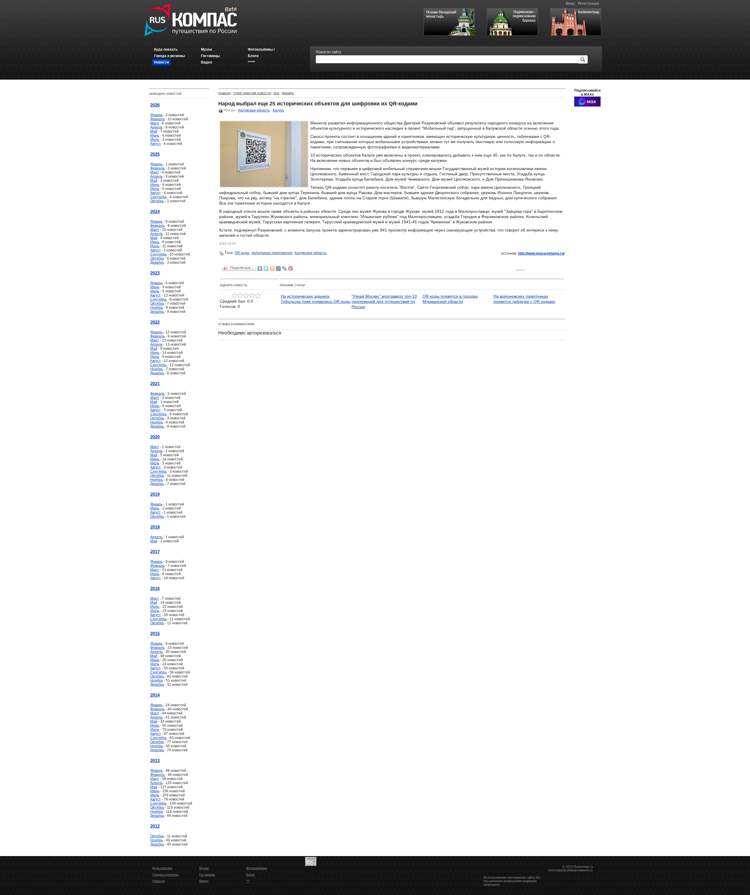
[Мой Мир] (278, 268)
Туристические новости (252, 93)
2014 (155, 694)
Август (155, 144)
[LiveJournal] (285, 268)
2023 (155, 272)
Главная (224, 93)
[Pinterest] (291, 268)
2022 (155, 322)
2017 (155, 551)
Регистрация (588, 3)
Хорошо (252, 296)
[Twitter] (266, 268)
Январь (156, 115)
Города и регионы (165, 874)
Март (154, 123)
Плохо (240, 296)
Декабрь (157, 262)
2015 (155, 633)
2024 (155, 211)
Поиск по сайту (328, 52)
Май (153, 131)
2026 (155, 104)
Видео (203, 881)
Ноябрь (156, 308)
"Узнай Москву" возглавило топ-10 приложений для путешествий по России (384, 301)
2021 (155, 383)
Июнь (154, 135)
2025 (155, 154)
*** (248, 881)
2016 (155, 588)
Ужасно (234, 296)
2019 (155, 494)
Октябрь (157, 201)
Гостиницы (207, 874)
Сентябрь (158, 197)
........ (520, 268)
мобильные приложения (272, 253)
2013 (155, 760)
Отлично (258, 296)
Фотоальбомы (256, 868)
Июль (154, 140)
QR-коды (242, 253)
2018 (155, 526)
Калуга (278, 110)
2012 (155, 826)
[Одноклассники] (272, 268)
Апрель (156, 127)
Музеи (204, 868)
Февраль (157, 119)
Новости (158, 881)
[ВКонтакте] (260, 268)
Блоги (250, 874)
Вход (570, 3)
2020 (155, 436)
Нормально (246, 296)
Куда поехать (162, 868)
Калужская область (254, 110)
